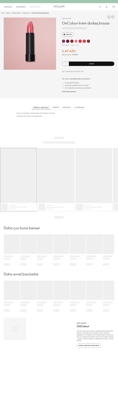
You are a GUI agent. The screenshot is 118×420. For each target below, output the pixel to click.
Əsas (2, 13)
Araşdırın (21, 7)
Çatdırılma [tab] (80, 107)
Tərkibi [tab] (56, 107)
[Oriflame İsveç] (59, 6)
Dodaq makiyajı (16, 13)
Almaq (91, 64)
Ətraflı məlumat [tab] (41, 107)
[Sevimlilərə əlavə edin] (112, 17)
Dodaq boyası (26, 13)
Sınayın (69, 34)
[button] (63, 41)
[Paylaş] (108, 17)
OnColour (66, 18)
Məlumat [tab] (67, 107)
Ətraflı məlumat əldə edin (69, 91)
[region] (30, 44)
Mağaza (8, 7)
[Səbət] (114, 7)
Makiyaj (8, 13)
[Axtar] (100, 6)
